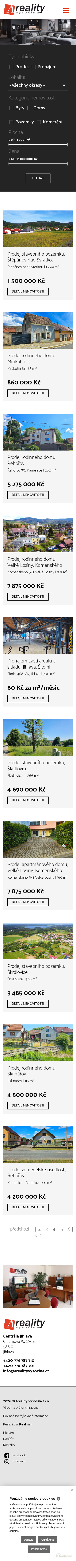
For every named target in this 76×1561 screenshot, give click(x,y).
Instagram (19, 1461)
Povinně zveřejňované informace (25, 1416)
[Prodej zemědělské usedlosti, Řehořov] (38, 1144)
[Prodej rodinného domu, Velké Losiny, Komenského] (38, 534)
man (25, 1424)
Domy (39, 108)
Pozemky (24, 122)
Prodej (21, 67)
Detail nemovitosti (28, 291)
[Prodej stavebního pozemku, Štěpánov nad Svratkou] (38, 228)
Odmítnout (47, 1539)
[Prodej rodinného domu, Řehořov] (38, 432)
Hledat (38, 178)
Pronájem (47, 67)
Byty (19, 108)
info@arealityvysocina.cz (26, 1371)
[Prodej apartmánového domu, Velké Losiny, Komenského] (38, 839)
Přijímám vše (39, 1549)
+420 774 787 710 (18, 1360)
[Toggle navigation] (66, 11)
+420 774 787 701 (18, 1365)
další (38, 1236)
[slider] (67, 144)
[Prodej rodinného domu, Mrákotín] (38, 330)
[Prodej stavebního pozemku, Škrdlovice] (38, 737)
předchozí (19, 1229)
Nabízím (8, 1439)
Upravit (28, 1539)
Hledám (8, 1433)
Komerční (52, 122)
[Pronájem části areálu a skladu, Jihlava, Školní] (38, 635)
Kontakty (9, 1445)
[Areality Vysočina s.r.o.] (24, 9)
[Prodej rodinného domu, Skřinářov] (38, 1042)
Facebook (19, 1455)
